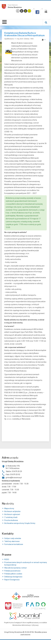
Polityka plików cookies (13, 574)
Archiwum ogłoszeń (12, 514)
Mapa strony (9, 508)
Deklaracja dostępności (13, 577)
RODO (6, 559)
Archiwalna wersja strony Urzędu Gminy (19, 523)
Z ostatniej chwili (10, 517)
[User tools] (43, 40)
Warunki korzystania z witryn (15, 568)
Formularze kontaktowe (13, 544)
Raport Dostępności (12, 580)
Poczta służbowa (11, 520)
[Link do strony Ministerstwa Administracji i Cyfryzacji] (14, 606)
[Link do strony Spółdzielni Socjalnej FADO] (35, 606)
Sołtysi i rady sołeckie (12, 538)
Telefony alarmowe (12, 541)
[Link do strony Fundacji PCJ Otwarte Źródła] (25, 616)
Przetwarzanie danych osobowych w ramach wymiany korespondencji (25, 563)
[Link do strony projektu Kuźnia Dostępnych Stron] (25, 596)
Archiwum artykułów (12, 511)
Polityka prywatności (12, 571)
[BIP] (45, 12)
